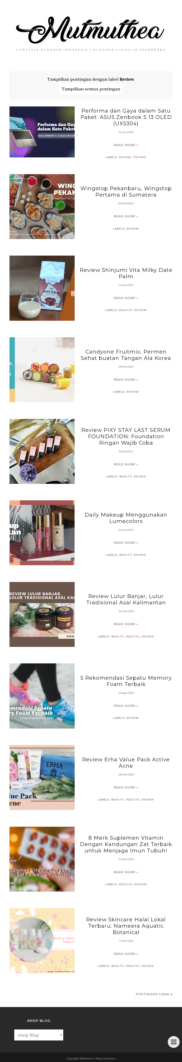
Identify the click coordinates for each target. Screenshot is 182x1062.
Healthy (126, 310)
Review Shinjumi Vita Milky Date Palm (126, 273)
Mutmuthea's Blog (90, 1058)
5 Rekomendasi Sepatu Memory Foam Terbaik (126, 681)
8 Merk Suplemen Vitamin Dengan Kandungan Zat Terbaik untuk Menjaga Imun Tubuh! (126, 844)
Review (125, 157)
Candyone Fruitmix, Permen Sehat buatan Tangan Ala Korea (126, 355)
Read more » (126, 145)
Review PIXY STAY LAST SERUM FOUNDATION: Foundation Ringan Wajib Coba (126, 436)
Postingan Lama (152, 994)
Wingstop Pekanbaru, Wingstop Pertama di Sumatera (126, 191)
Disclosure (109, 1058)
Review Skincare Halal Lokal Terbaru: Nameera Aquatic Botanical (126, 926)
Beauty (125, 476)
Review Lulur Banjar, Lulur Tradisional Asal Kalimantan (126, 599)
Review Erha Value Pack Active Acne (126, 762)
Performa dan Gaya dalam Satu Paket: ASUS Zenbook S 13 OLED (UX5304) (126, 117)
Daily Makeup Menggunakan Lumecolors (126, 518)
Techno (139, 157)
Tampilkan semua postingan (91, 89)
